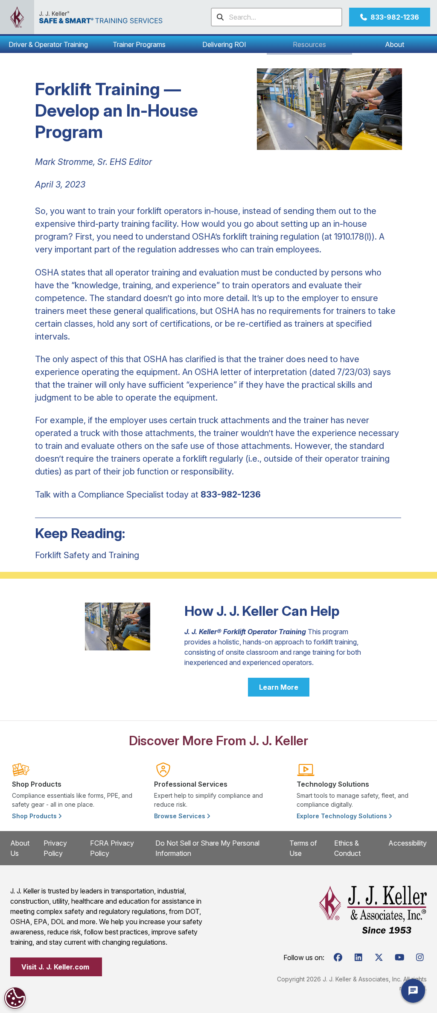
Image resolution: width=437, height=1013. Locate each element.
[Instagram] (420, 957)
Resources (309, 44)
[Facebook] (338, 957)
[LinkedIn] (358, 957)
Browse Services (180, 816)
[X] (379, 957)
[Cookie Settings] (15, 998)
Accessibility (407, 843)
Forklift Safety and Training (87, 555)
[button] (48, 44)
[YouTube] (399, 957)
